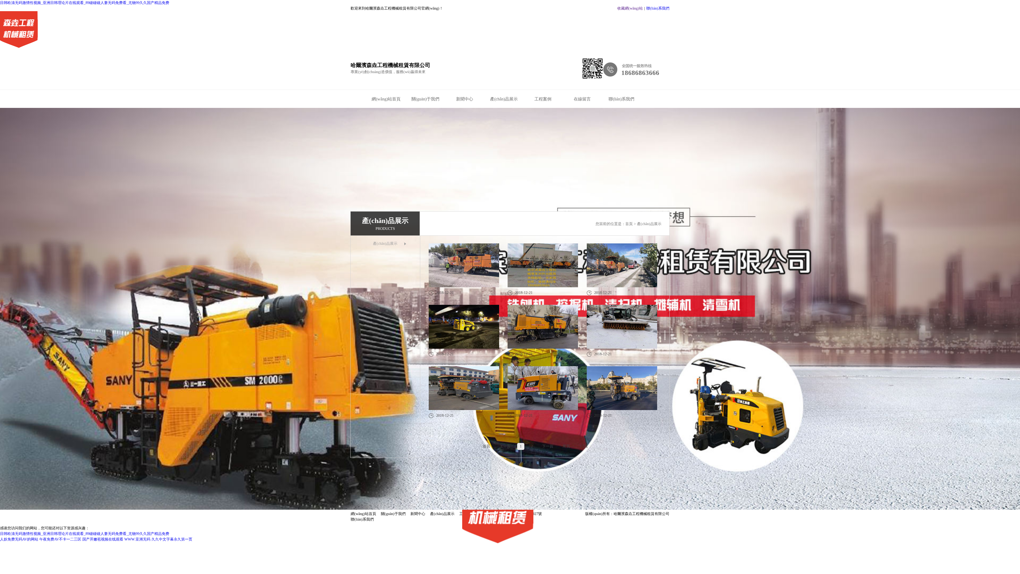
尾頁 (566, 446)
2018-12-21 (441, 296)
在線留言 (582, 99)
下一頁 (547, 446)
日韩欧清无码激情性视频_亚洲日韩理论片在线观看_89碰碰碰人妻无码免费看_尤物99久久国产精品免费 (84, 3)
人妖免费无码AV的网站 (19, 539)
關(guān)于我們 (425, 99)
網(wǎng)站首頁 (386, 99)
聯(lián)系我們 (657, 8)
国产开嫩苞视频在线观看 (102, 539)
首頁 (629, 224)
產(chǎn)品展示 (504, 99)
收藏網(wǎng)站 (630, 8)
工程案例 (542, 99)
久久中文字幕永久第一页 (171, 539)
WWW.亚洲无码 (137, 539)
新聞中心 (464, 99)
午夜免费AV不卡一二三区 (60, 539)
